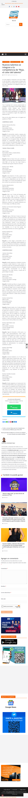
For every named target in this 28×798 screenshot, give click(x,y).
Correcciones (14, 789)
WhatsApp (14, 407)
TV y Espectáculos (6, 61)
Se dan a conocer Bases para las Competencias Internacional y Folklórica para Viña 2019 (13, 428)
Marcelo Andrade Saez (13, 75)
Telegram (15, 413)
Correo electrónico (6, 592)
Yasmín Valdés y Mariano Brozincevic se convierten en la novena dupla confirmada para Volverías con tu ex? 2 (13, 546)
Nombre (3, 586)
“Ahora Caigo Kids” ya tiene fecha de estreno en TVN (13, 494)
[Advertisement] (14, 40)
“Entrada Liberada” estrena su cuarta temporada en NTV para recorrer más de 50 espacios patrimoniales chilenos (13, 519)
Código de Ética (23, 789)
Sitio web (3, 599)
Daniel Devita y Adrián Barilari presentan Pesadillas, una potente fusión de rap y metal (15, 4)
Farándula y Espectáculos (15, 61)
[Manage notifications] (2, 795)
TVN (22, 61)
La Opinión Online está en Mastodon (8, 797)
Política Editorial (7, 789)
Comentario (4, 568)
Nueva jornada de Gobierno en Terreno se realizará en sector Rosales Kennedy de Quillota (13, 433)
